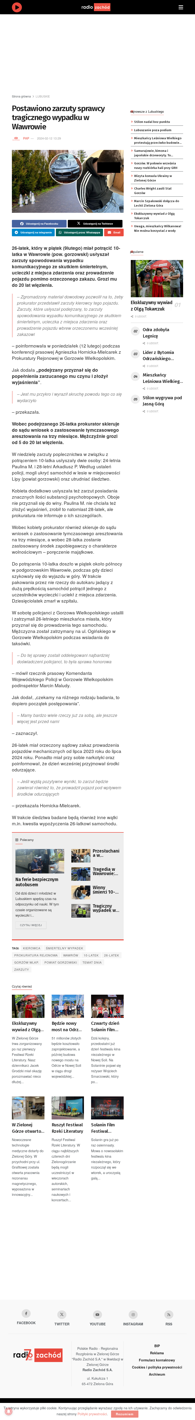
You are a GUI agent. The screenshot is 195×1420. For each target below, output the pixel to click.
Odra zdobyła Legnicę (156, 333)
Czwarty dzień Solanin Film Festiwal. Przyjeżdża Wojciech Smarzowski (105, 1027)
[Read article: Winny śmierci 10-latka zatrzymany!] (80, 892)
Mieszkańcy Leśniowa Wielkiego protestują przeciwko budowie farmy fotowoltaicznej (157, 140)
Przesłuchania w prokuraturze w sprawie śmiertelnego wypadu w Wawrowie (106, 853)
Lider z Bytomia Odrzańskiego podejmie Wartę (158, 356)
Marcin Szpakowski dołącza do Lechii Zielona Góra (156, 203)
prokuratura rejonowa (36, 955)
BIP (157, 1345)
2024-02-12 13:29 (49, 138)
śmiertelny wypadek (64, 948)
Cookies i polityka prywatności (157, 1367)
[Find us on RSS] (168, 1314)
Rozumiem (125, 1414)
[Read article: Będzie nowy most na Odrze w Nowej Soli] (68, 1006)
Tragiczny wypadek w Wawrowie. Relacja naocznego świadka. (104, 908)
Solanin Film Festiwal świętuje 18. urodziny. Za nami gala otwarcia (103, 1128)
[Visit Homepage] (101, 7)
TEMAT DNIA (92, 962)
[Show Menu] (181, 7)
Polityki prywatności (92, 1413)
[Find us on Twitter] (61, 1314)
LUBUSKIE (43, 96)
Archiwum (157, 1374)
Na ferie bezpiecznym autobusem (36, 882)
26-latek (111, 955)
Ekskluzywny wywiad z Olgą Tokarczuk (26, 1027)
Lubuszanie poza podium (152, 130)
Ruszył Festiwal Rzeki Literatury (67, 1128)
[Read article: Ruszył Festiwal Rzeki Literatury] (68, 1108)
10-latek (91, 955)
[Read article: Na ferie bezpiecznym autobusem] (39, 861)
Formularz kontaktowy (157, 1360)
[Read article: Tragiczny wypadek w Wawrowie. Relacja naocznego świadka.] (80, 911)
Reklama (157, 1352)
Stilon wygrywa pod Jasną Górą (162, 401)
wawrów (70, 955)
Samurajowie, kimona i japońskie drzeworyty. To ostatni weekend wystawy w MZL (155, 153)
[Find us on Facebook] (26, 1313)
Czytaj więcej (33, 925)
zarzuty (21, 969)
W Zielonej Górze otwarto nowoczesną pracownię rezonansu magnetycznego (28, 1128)
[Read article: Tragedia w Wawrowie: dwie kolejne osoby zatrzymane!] (80, 874)
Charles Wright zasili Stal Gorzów (152, 191)
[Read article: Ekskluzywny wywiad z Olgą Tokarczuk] (28, 1006)
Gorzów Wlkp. (26, 962)
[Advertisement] (103, 54)
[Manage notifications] (8, 1411)
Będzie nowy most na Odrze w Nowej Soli (66, 1027)
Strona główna (21, 96)
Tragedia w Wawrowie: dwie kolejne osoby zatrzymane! (106, 871)
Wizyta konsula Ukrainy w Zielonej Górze (153, 178)
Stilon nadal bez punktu (152, 122)
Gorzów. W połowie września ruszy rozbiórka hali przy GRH (155, 165)
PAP (26, 138)
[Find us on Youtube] (97, 1314)
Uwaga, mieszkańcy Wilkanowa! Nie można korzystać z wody (157, 228)
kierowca (31, 948)
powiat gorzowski (60, 962)
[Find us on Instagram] (133, 1314)
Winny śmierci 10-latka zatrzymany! (105, 890)
